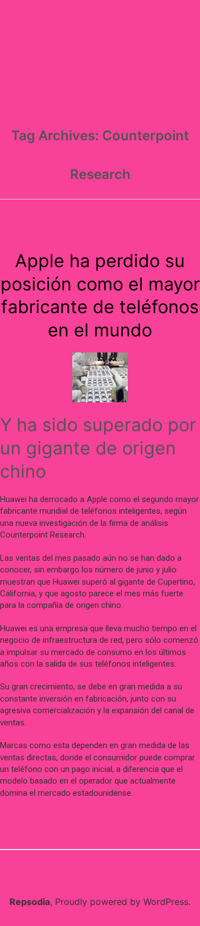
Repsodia (29, 901)
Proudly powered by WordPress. (123, 901)
